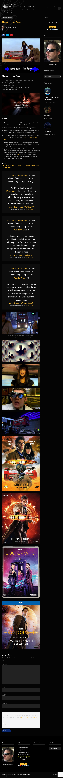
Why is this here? (52, 23)
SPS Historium (22, 166)
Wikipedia (5, 166)
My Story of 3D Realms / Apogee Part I (51, 98)
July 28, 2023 (29, 209)
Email (4, 695)
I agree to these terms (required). (12, 724)
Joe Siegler (8, 27)
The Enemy (47, 132)
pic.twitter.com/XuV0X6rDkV (21, 206)
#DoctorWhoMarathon (17, 175)
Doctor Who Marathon (7, 17)
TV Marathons (32, 7)
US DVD (28, 166)
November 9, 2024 (49, 135)
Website (4, 703)
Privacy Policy (25, 717)
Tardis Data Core (12, 166)
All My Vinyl (44, 7)
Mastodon (9, 776)
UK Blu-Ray (7, 168)
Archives (22, 10)
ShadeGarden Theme (21, 774)
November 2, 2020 (49, 102)
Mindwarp (47, 115)
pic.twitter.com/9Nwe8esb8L (21, 303)
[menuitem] (22, 6)
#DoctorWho (11, 191)
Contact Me (30, 10)
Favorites (53, 7)
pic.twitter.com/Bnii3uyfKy (21, 255)
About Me (22, 7)
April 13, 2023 (48, 118)
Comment (5, 664)
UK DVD (33, 166)
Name (4, 687)
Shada (18, 154)
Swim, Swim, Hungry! (56, 774)
